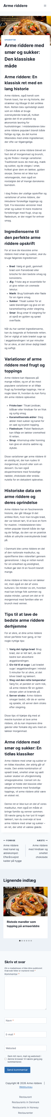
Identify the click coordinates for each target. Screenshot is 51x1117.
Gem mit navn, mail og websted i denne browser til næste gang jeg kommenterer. (25, 1059)
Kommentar (12, 974)
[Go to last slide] (8, 912)
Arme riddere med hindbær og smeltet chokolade (38, 848)
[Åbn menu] (45, 5)
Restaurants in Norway (26, 1107)
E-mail (10, 1034)
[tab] (20, 940)
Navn (10, 1020)
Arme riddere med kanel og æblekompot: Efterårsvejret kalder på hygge (12, 850)
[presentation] (25, 901)
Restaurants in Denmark (25, 1102)
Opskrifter (10, 40)
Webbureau (25, 1087)
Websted (11, 1048)
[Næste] (43, 912)
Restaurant (25, 1097)
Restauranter (25, 1112)
